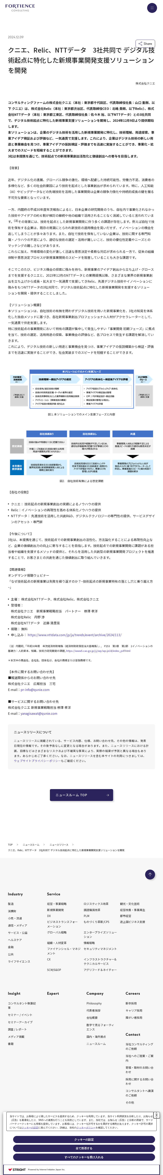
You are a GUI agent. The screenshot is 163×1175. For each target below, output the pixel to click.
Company (95, 993)
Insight (14, 993)
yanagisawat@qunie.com (39, 713)
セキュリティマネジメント (100, 949)
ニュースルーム (96, 1044)
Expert (53, 993)
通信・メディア (17, 925)
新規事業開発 (55, 910)
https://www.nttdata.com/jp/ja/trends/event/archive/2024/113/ (74, 634)
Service (53, 894)
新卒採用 (131, 1003)
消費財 (12, 911)
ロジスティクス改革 (96, 904)
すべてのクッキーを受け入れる (84, 1157)
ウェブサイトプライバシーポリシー (37, 761)
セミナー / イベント (20, 1015)
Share (148, 44)
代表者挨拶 (93, 1010)
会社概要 (92, 1018)
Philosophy (94, 1003)
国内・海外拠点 (96, 1037)
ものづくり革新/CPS (96, 922)
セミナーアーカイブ (20, 1022)
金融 (11, 947)
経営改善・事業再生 (132, 910)
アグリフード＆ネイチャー (100, 970)
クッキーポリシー (86, 1127)
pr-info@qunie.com (35, 689)
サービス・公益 (17, 933)
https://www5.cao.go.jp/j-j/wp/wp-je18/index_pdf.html (98, 651)
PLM (86, 916)
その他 (130, 1102)
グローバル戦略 (57, 932)
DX (49, 916)
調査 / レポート (17, 1029)
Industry (15, 894)
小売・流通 (15, 918)
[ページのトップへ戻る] (150, 875)
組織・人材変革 (57, 943)
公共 (11, 954)
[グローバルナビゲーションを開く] (152, 8)
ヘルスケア (15, 940)
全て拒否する (84, 1148)
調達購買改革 (92, 910)
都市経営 (125, 916)
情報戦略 (89, 943)
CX (48, 959)
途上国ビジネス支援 (132, 922)
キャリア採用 (134, 1010)
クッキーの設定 (30, 1127)
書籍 (11, 1044)
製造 (11, 904)
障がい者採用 (134, 1018)
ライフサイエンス (19, 961)
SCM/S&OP (54, 970)
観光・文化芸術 (130, 904)
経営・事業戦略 (57, 904)
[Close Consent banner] (156, 1115)
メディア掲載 (16, 1037)
